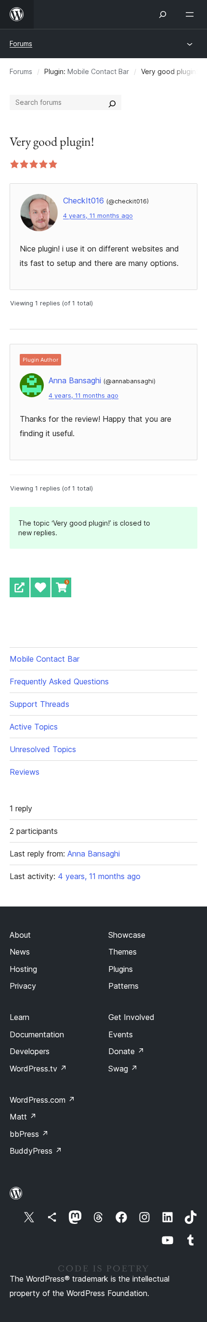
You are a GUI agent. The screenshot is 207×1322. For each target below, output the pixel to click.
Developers (30, 1051)
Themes (122, 952)
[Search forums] (112, 102)
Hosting (23, 969)
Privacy (23, 986)
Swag (123, 1068)
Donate (126, 1051)
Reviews (24, 772)
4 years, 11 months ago (98, 215)
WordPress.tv (38, 1068)
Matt (23, 1116)
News (20, 952)
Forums (21, 43)
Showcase (126, 935)
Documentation (37, 1034)
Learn (19, 1017)
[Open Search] (162, 14)
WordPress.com (42, 1100)
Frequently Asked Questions (59, 681)
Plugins (120, 969)
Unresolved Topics (43, 749)
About (20, 935)
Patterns (123, 986)
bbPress (29, 1134)
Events (120, 1034)
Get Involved (131, 1017)
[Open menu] (191, 14)
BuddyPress (36, 1151)
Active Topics (34, 726)
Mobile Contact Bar (98, 71)
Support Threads (39, 704)
